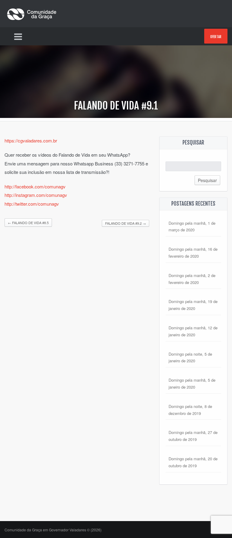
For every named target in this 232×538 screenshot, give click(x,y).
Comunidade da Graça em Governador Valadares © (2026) (53, 529)
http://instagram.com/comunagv (36, 195)
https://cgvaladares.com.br (31, 140)
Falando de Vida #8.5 (28, 222)
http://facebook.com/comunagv (35, 186)
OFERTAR (215, 37)
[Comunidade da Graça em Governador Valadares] (32, 12)
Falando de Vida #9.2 (125, 223)
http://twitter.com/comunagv (32, 204)
